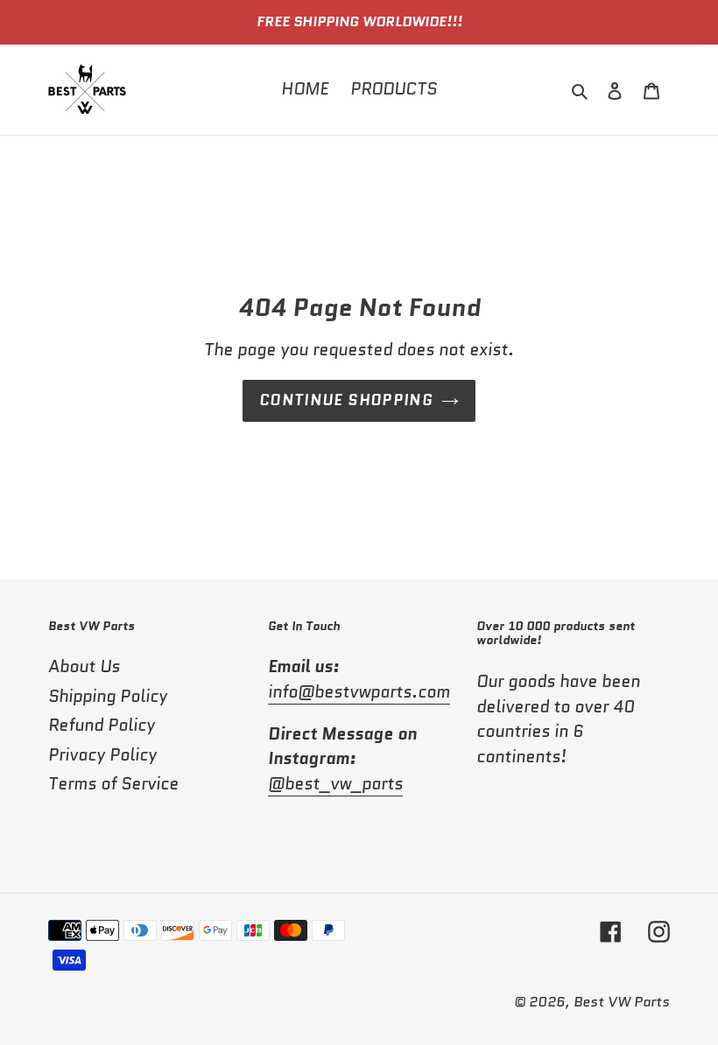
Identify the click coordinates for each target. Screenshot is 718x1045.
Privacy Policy (102, 755)
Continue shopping (346, 399)
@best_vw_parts (335, 784)
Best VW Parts (622, 1002)
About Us (84, 666)
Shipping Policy (107, 696)
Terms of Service (113, 784)
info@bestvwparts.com (359, 692)
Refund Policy (101, 725)
